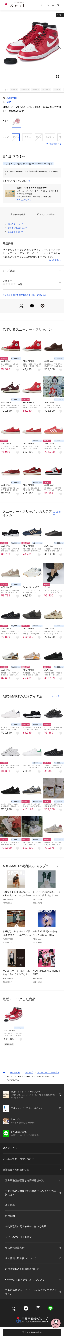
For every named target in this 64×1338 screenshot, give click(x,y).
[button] (32, 48)
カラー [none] (6, 121)
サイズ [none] (6, 137)
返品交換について (15, 232)
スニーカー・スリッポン (48, 1072)
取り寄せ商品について (17, 228)
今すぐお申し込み (24, 200)
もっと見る (54, 260)
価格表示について (15, 224)
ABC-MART (12, 98)
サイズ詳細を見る (53, 144)
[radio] (16, 124)
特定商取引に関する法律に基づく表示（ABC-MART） (26, 295)
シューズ (29, 1072)
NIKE (9, 102)
